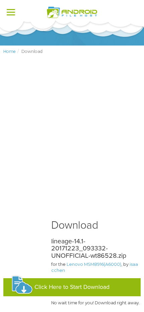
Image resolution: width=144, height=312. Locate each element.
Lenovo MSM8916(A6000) (94, 264)
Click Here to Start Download (72, 287)
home (9, 51)
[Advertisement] (72, 142)
